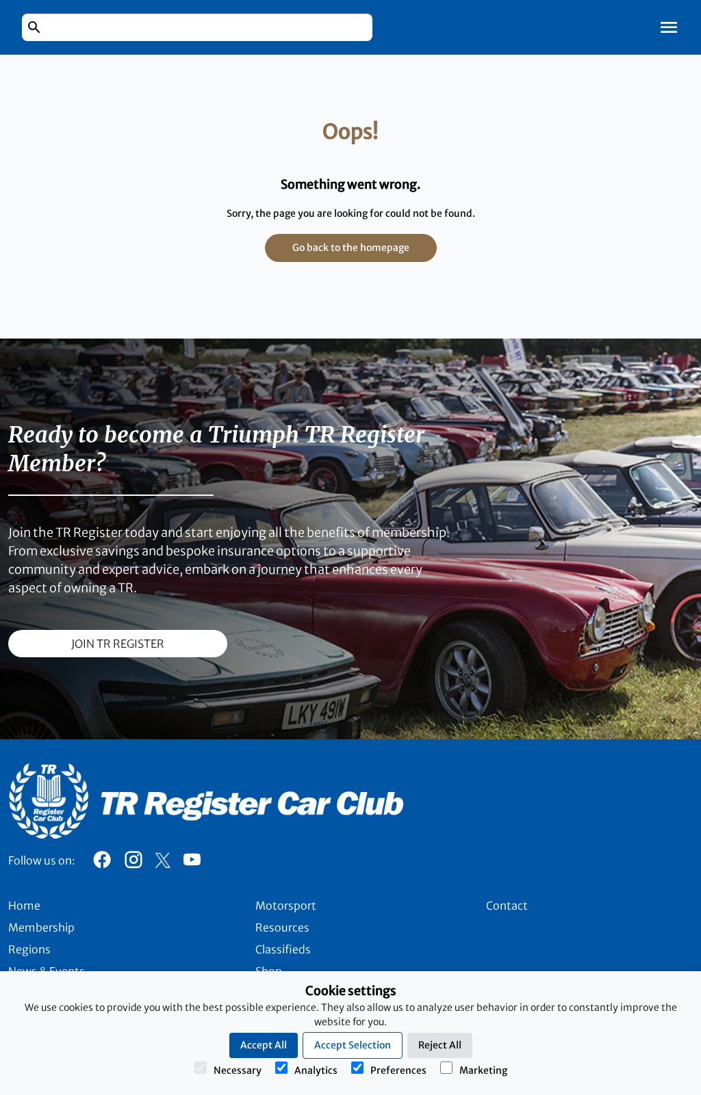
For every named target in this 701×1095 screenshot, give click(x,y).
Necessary (238, 1070)
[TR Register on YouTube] (191, 863)
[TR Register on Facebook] (102, 863)
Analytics (315, 1070)
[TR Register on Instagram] (133, 863)
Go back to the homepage (350, 247)
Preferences (398, 1070)
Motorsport (285, 905)
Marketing (483, 1070)
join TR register (117, 643)
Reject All (439, 1045)
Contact (507, 905)
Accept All (263, 1045)
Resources (282, 927)
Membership (41, 927)
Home (24, 905)
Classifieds (283, 949)
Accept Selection (352, 1045)
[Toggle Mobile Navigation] (669, 27)
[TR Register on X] (162, 860)
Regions (29, 949)
